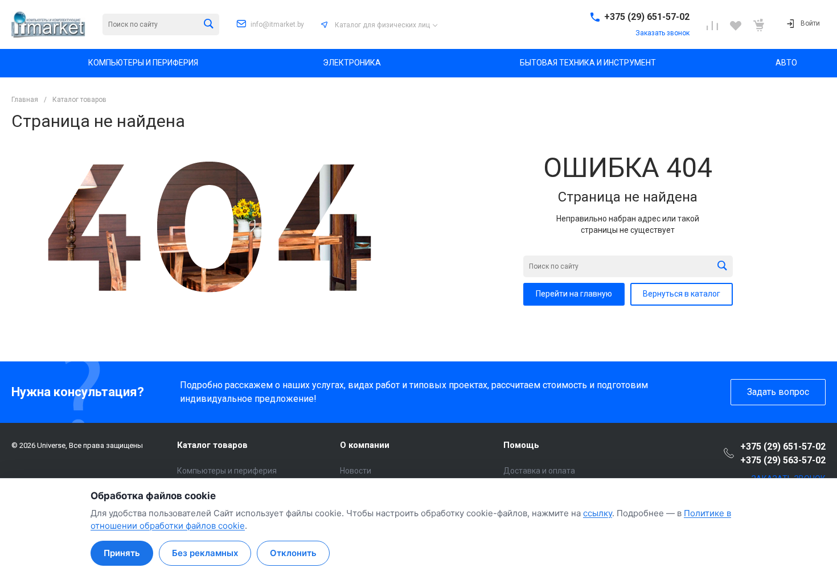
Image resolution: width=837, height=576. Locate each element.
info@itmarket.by (277, 24)
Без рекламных (205, 553)
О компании (364, 445)
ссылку (597, 513)
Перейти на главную (574, 293)
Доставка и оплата (539, 470)
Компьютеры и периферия (227, 470)
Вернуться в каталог (681, 293)
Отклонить (293, 553)
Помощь (521, 445)
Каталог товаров (212, 445)
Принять (122, 553)
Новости (355, 470)
